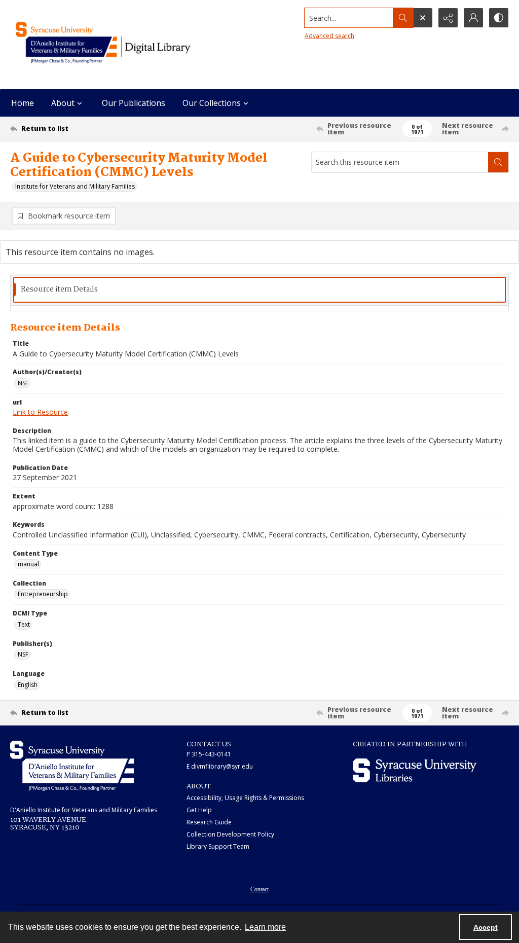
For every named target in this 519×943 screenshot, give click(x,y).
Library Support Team (218, 846)
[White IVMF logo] (72, 766)
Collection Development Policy (230, 834)
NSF (23, 383)
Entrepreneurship (43, 594)
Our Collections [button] (211, 102)
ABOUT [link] (199, 786)
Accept (485, 927)
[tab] (259, 290)
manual (28, 564)
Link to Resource (40, 412)
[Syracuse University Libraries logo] (414, 770)
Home (22, 102)
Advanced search (329, 35)
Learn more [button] (265, 927)
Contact (259, 889)
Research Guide (209, 822)
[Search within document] (498, 162)
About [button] (63, 102)
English (28, 684)
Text (24, 624)
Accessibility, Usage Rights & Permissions (245, 797)
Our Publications (133, 102)
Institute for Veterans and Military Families (75, 186)
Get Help (199, 810)
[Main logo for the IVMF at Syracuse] (120, 44)
